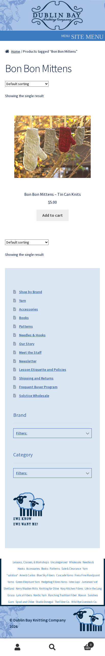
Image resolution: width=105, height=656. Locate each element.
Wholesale (75, 562)
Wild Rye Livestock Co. (84, 602)
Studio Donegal (44, 602)
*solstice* (12, 575)
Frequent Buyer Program (38, 387)
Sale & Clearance (71, 568)
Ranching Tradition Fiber (62, 595)
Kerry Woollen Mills (27, 588)
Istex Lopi (74, 582)
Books (24, 317)
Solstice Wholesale (34, 395)
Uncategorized (59, 562)
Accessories (28, 309)
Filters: (21, 433)
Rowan (82, 595)
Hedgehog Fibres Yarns (54, 582)
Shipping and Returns (36, 378)
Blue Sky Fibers (46, 575)
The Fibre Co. (62, 602)
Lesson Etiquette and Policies (42, 369)
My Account (17, 647)
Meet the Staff (30, 352)
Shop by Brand (30, 292)
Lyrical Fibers (24, 595)
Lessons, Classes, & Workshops (31, 562)
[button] (65, 36)
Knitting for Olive (49, 588)
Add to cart (52, 215)
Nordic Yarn (40, 595)
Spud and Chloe (25, 602)
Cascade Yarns (64, 575)
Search (52, 647)
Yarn (22, 300)
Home (15, 51)
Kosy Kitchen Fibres (71, 588)
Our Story (26, 343)
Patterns (26, 326)
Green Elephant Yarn (28, 582)
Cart (81, 643)
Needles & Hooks (32, 335)
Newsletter (27, 361)
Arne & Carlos (27, 575)
